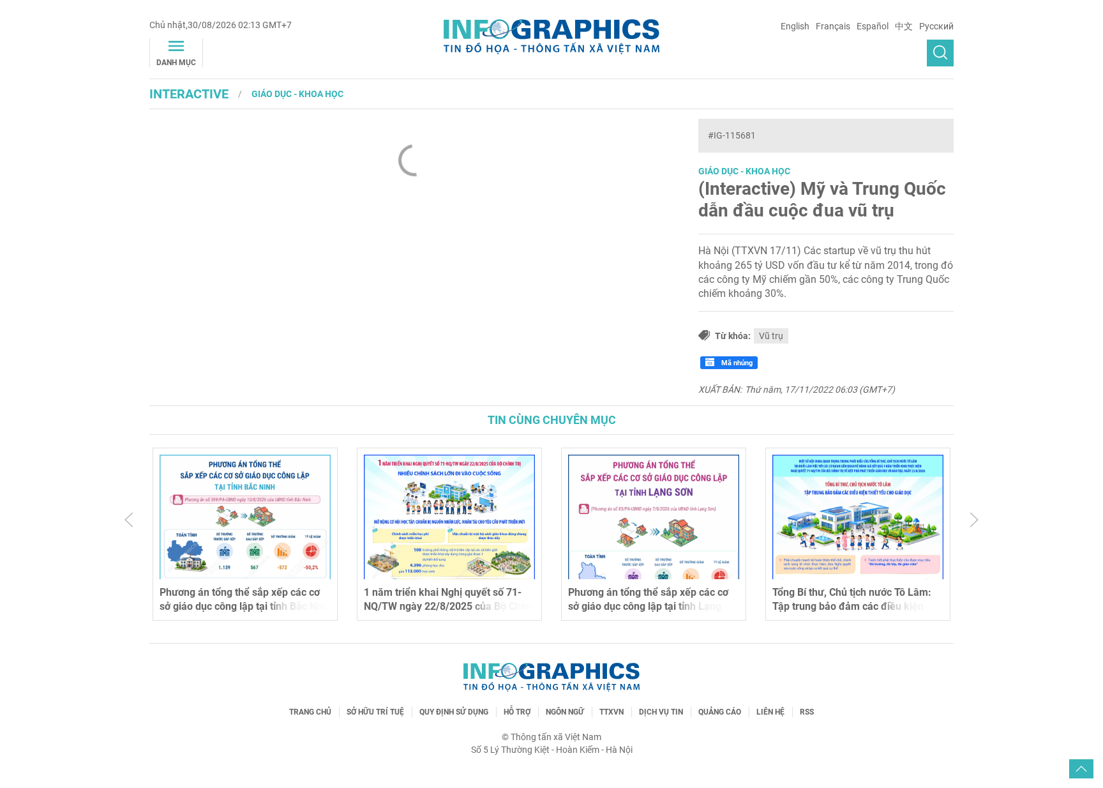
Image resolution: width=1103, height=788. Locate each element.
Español (873, 26)
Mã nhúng (736, 363)
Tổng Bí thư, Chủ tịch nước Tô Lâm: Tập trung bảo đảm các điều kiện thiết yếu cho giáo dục (851, 606)
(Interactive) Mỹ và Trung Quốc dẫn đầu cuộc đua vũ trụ (822, 199)
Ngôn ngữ (565, 712)
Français (833, 26)
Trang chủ (310, 712)
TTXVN (611, 712)
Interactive (189, 94)
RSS (807, 712)
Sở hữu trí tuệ (375, 712)
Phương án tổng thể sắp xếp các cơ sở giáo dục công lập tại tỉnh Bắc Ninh (245, 599)
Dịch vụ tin (661, 712)
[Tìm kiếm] (940, 53)
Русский (936, 26)
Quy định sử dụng (453, 712)
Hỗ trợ (517, 712)
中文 (904, 26)
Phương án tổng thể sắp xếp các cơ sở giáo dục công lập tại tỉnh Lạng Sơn (648, 606)
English (795, 26)
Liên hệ (770, 712)
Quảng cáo (719, 712)
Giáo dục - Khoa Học (297, 94)
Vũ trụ (771, 336)
